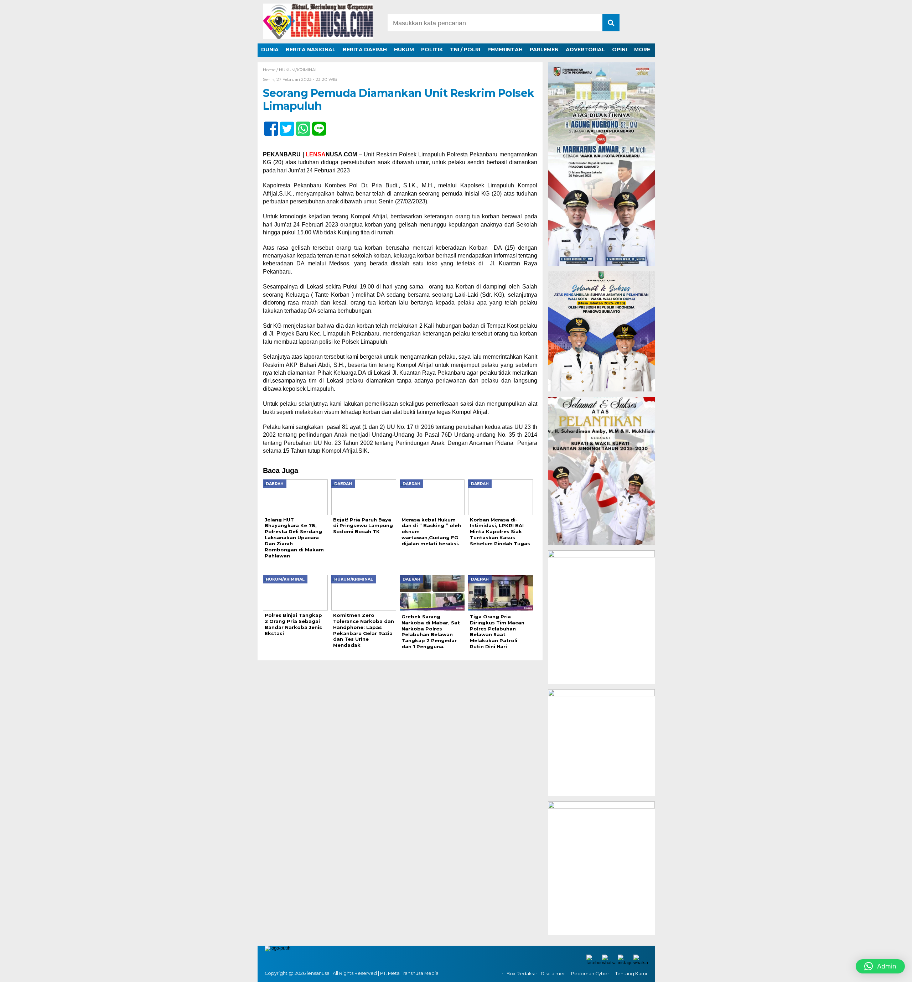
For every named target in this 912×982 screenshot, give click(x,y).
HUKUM (404, 49)
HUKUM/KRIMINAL (298, 69)
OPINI (619, 49)
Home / (271, 69)
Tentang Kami (631, 973)
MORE (642, 49)
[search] (611, 22)
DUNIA (270, 49)
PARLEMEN (544, 49)
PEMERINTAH (505, 49)
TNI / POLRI (465, 49)
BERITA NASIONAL (311, 49)
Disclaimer (553, 973)
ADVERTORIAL (585, 49)
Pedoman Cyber (590, 973)
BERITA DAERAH (365, 49)
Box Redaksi (521, 973)
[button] (880, 966)
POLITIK (432, 49)
